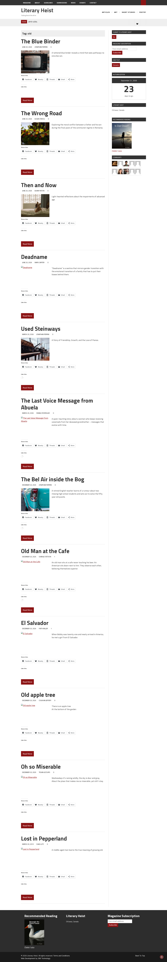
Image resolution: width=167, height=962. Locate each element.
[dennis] (138, 163)
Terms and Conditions (61, 955)
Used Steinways (40, 328)
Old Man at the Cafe (45, 551)
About (37, 2)
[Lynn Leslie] (132, 171)
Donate (83, 2)
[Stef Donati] (114, 171)
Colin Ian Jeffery (45, 700)
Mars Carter (39, 262)
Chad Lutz (40, 844)
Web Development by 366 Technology (35, 958)
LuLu (120, 150)
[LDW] (114, 163)
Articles (106, 12)
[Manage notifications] (161, 957)
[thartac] (126, 171)
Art (115, 12)
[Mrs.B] (132, 163)
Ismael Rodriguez (43, 413)
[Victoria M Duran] (120, 163)
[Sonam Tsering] (126, 163)
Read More (27, 100)
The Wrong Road (41, 113)
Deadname (34, 256)
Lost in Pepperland (44, 838)
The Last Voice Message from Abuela (57, 404)
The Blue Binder (40, 41)
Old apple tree (38, 694)
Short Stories (128, 12)
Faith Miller (43, 628)
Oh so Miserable (41, 766)
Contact (93, 2)
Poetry (142, 12)
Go (114, 37)
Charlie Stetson (45, 556)
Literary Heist (37, 10)
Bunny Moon (39, 190)
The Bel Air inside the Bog (52, 479)
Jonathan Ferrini (41, 47)
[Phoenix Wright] (120, 171)
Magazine (27, 2)
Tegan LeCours (44, 772)
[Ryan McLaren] (138, 171)
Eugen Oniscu (40, 119)
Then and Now (39, 185)
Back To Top (140, 955)
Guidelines (48, 2)
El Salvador (34, 622)
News (73, 2)
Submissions (62, 2)
